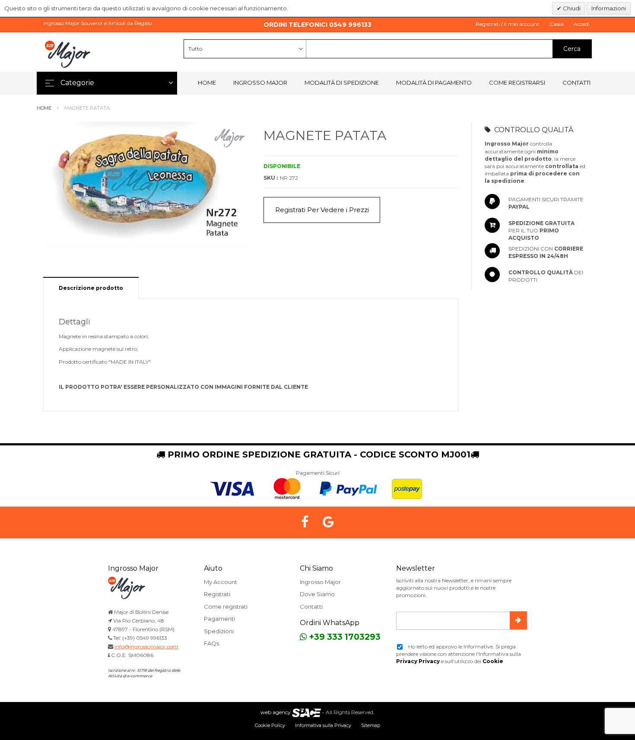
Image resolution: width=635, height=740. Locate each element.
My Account (220, 581)
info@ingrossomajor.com (146, 646)
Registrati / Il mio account (508, 24)
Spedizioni (219, 631)
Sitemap (370, 725)
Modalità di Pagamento (434, 82)
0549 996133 (350, 25)
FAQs (211, 643)
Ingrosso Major (260, 82)
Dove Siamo (317, 594)
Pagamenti (219, 618)
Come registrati (226, 606)
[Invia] (518, 620)
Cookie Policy (270, 725)
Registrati (217, 594)
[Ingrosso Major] (69, 54)
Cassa (556, 24)
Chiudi (571, 8)
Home (207, 82)
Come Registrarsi (517, 82)
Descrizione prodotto (91, 288)
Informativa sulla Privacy (323, 725)
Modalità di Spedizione (342, 82)
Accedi (582, 24)
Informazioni (608, 8)
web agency (275, 712)
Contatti (576, 82)
